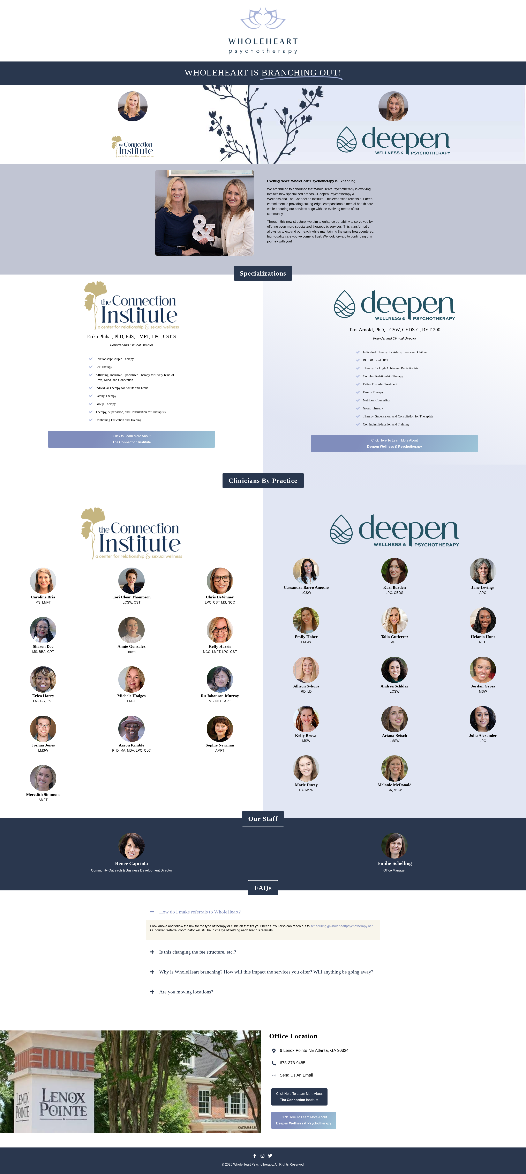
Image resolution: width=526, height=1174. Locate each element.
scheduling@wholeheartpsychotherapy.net (341, 926)
